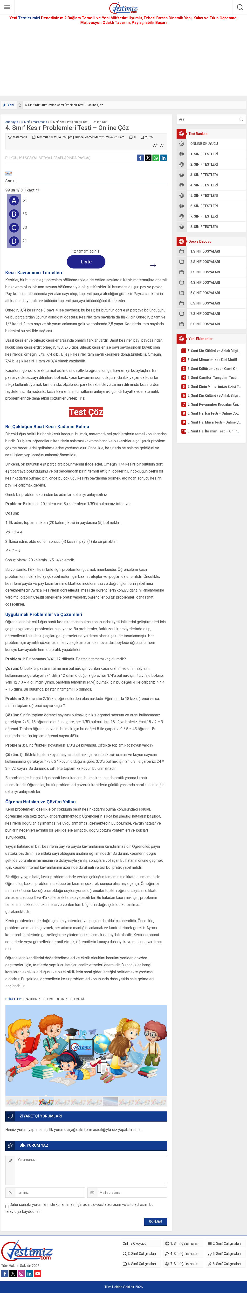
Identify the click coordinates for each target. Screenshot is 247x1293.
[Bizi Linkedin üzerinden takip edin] (29, 1273)
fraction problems (38, 999)
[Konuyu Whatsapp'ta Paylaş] (155, 158)
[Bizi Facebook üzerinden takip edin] (4, 1273)
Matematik (40, 122)
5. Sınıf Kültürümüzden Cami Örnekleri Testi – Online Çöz (64, 105)
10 (158, 1101)
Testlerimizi (29, 18)
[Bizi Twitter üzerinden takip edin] (13, 1273)
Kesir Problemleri (70, 999)
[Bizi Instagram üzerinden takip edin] (21, 1273)
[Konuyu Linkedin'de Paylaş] (163, 158)
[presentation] (20, 104)
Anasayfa (11, 122)
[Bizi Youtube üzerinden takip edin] (37, 1273)
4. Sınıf (25, 122)
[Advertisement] (123, 62)
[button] (14, 1101)
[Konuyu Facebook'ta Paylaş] (140, 158)
